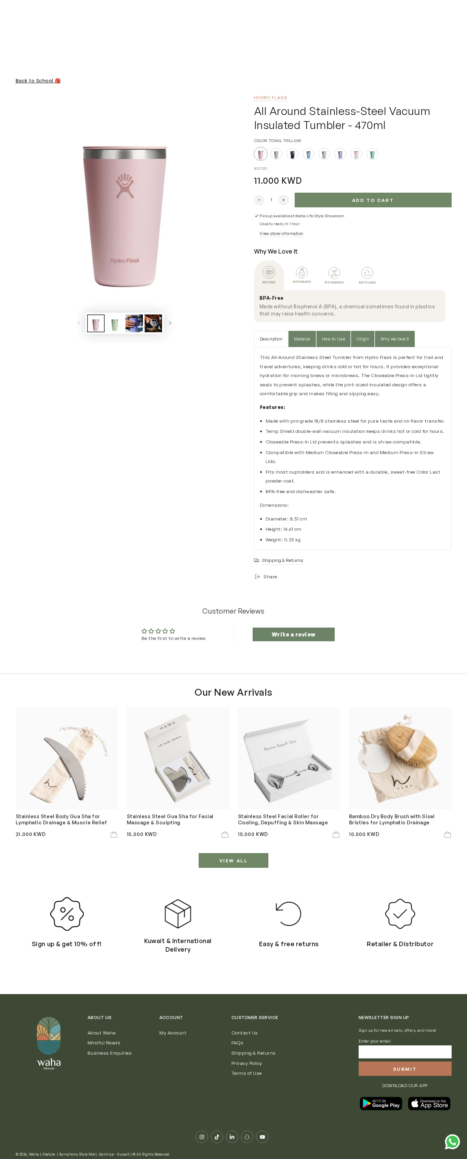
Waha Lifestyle (42, 1154)
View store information (281, 233)
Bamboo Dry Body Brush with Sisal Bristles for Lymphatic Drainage (392, 819)
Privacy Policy (246, 1063)
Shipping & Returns (253, 1053)
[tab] (269, 275)
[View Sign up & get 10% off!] (67, 914)
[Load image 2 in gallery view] (115, 323)
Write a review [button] (294, 634)
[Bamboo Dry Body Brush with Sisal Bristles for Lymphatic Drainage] (400, 758)
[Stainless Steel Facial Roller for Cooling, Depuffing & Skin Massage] (289, 758)
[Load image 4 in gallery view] (134, 323)
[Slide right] (170, 323)
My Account (172, 1032)
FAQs (237, 1042)
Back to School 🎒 (38, 80)
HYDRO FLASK (271, 97)
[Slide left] (78, 323)
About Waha (102, 1032)
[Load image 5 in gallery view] (153, 323)
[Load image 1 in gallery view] (96, 323)
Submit (405, 1069)
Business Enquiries (110, 1053)
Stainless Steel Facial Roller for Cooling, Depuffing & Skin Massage (283, 819)
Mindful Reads (104, 1042)
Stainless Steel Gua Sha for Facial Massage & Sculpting (170, 819)
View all (233, 860)
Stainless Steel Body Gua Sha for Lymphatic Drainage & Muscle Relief (61, 819)
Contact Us (244, 1032)
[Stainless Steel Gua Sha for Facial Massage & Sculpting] (178, 758)
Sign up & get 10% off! (67, 944)
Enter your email (375, 1041)
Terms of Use (246, 1073)
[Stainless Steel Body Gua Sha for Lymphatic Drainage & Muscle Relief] (67, 758)
